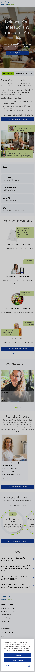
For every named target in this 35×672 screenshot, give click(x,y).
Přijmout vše (17, 655)
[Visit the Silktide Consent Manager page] (29, 666)
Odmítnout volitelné (17, 660)
